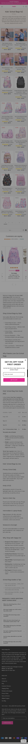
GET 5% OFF (14, 380)
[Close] (25, 360)
